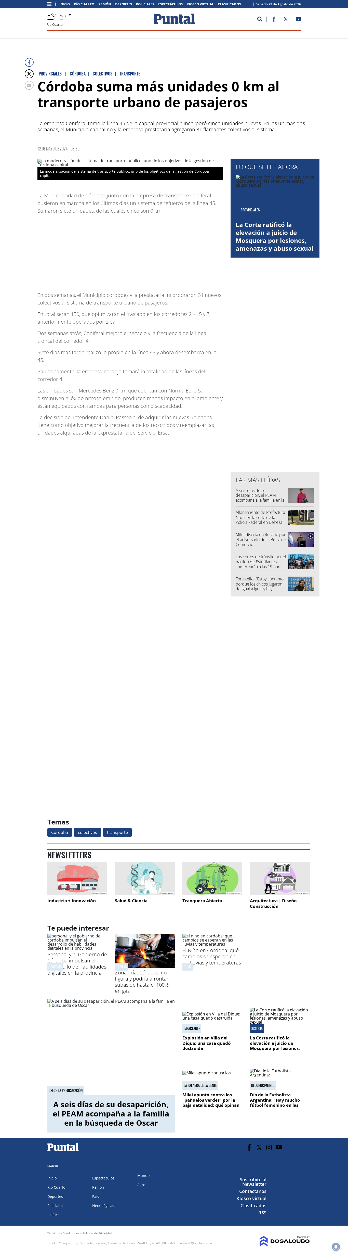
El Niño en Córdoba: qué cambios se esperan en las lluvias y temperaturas (211, 956)
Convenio (55, 966)
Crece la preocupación (66, 1090)
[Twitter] (29, 73)
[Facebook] (29, 62)
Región (104, 4)
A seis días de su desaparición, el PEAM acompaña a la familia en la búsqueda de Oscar (260, 498)
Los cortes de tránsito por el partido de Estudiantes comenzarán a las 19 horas (261, 561)
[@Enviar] (29, 85)
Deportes (123, 4)
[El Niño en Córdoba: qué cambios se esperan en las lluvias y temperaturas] (212, 944)
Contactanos (252, 1191)
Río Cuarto (84, 4)
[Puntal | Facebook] (274, 20)
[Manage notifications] (336, 1247)
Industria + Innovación (71, 901)
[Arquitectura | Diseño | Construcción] (280, 878)
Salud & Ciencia (131, 901)
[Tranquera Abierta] (212, 878)
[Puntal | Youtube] (299, 20)
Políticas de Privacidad (97, 1233)
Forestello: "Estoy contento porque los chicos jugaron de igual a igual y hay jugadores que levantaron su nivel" (261, 588)
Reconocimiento (263, 1085)
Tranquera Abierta (202, 901)
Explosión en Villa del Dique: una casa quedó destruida (206, 1043)
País (95, 1196)
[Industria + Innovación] (77, 878)
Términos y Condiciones (63, 1233)
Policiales (145, 4)
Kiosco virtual (200, 4)
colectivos (87, 832)
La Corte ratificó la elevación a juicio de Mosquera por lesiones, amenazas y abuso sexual (275, 236)
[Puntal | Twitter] (285, 20)
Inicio (64, 4)
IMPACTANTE (192, 1028)
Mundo (143, 1175)
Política (53, 1214)
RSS (262, 1213)
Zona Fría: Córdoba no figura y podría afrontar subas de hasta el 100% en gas (142, 981)
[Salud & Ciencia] (145, 878)
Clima (188, 966)
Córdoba (59, 832)
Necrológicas (103, 1205)
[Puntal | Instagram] (269, 1147)
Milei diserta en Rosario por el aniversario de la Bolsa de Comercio (261, 539)
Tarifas (121, 966)
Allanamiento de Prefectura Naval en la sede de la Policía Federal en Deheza (260, 517)
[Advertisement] (182, 250)
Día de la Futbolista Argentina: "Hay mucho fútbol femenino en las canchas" (275, 1102)
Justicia (257, 1028)
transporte (117, 832)
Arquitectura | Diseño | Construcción (275, 903)
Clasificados (229, 4)
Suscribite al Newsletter (253, 1181)
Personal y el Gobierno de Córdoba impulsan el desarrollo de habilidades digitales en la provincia (77, 963)
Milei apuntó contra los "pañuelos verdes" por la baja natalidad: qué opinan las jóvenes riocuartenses (210, 1102)
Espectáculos (170, 4)
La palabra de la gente (200, 1085)
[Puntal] (63, 1151)
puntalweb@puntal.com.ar (195, 1243)
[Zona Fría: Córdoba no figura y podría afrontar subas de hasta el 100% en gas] (145, 966)
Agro (141, 1184)
